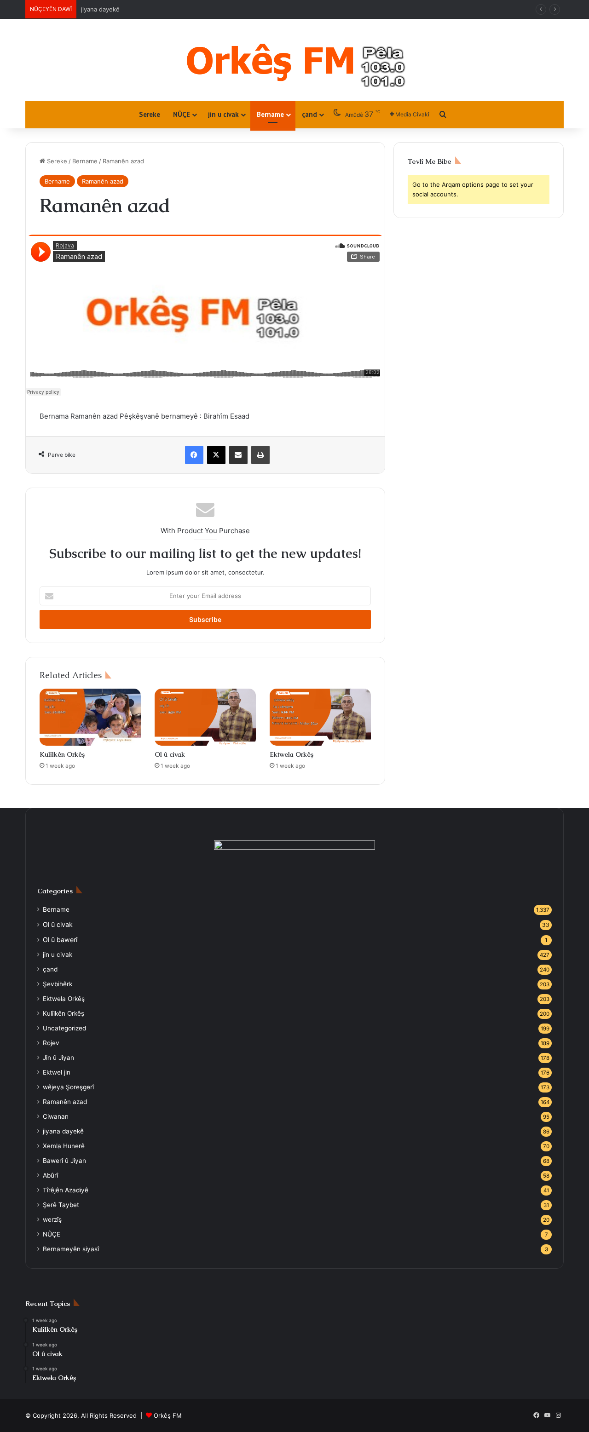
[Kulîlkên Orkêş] (90, 717)
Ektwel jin (56, 1072)
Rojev (51, 1043)
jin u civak (223, 114)
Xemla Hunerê (64, 1146)
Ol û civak (170, 754)
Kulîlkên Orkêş (62, 754)
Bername (270, 114)
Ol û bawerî (60, 939)
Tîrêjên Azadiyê (65, 1190)
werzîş (52, 1219)
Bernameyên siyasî (71, 1249)
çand (309, 114)
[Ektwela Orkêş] (320, 717)
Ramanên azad (102, 181)
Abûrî (50, 1175)
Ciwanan (56, 1116)
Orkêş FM (168, 1415)
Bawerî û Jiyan (64, 1160)
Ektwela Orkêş (291, 754)
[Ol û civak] (205, 717)
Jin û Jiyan (58, 1057)
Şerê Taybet (61, 1204)
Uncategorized (64, 1028)
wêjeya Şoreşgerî (68, 1087)
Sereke (149, 114)
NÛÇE (181, 114)
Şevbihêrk (57, 984)
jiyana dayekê (100, 9)
